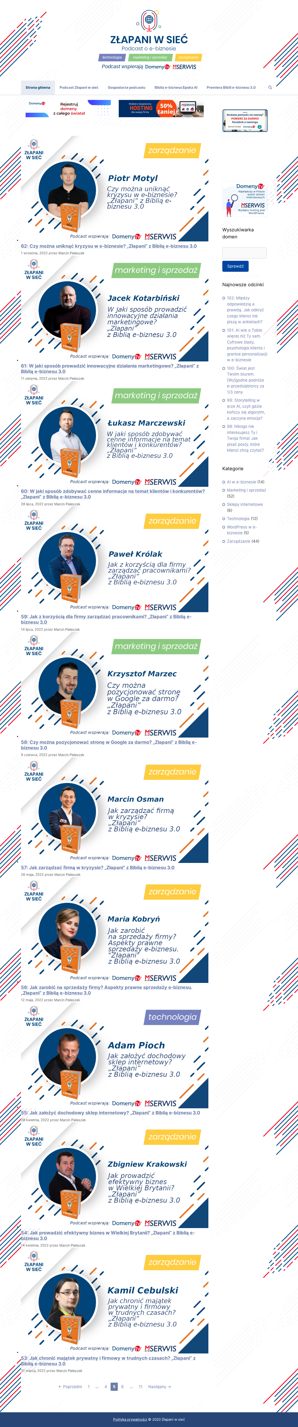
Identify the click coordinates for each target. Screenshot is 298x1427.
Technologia (238, 518)
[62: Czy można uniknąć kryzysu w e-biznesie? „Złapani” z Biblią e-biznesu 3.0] (114, 240)
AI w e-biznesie (241, 482)
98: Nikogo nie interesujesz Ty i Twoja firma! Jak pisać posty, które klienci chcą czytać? (245, 438)
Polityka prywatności (130, 1419)
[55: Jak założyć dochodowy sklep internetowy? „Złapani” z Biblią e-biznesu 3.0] (114, 1107)
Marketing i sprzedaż (246, 490)
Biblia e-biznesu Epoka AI (176, 87)
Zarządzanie (238, 541)
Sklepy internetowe (245, 504)
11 (142, 1386)
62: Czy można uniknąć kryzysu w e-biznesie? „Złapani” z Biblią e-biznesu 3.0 (109, 246)
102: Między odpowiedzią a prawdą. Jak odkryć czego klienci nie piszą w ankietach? (245, 310)
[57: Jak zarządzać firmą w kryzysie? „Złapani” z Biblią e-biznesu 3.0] (114, 861)
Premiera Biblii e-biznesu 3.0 (231, 87)
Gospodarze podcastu (126, 87)
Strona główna (38, 87)
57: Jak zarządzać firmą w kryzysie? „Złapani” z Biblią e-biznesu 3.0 (98, 867)
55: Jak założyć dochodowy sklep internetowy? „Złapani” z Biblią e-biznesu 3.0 (110, 1113)
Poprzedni (70, 1386)
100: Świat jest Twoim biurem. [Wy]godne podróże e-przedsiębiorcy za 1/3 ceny (245, 380)
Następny (159, 1386)
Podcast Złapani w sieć (79, 87)
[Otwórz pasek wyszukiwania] (270, 88)
